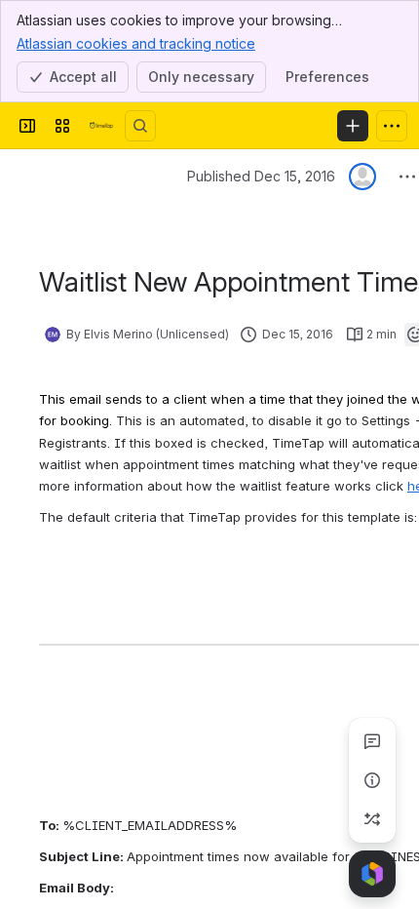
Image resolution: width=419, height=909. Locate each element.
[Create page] (372, 819)
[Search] (140, 125)
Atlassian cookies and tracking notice (136, 43)
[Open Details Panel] (372, 780)
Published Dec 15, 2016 (261, 176)
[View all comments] (372, 741)
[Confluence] (101, 125)
